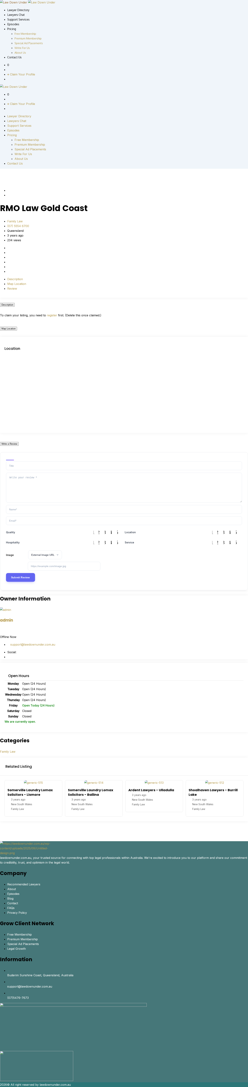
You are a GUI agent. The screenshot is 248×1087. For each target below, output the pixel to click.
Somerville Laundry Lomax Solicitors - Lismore (30, 792)
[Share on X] (11, 262)
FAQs (11, 908)
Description (15, 279)
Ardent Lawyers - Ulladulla (151, 790)
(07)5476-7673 (18, 998)
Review (12, 288)
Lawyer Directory (18, 10)
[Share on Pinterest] (18, 262)
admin (6, 620)
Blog (10, 898)
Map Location (16, 284)
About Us (20, 52)
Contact (12, 903)
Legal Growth (16, 948)
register (52, 315)
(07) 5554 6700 (18, 226)
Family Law (15, 221)
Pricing (11, 29)
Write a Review (9, 444)
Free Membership (25, 33)
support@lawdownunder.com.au (32, 644)
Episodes (13, 24)
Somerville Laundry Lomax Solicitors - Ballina (90, 792)
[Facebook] (8, 657)
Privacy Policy (17, 912)
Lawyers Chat (16, 15)
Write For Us (22, 48)
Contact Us (14, 57)
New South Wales (21, 804)
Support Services (18, 19)
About (11, 889)
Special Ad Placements (29, 43)
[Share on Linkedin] (14, 262)
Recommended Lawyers (23, 884)
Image (10, 554)
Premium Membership (28, 38)
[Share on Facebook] (8, 262)
